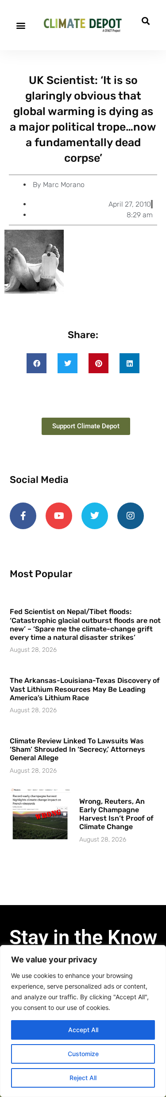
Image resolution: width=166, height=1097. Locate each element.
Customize (83, 1053)
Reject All (83, 1077)
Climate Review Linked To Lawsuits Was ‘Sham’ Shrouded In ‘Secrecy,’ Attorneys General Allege (77, 749)
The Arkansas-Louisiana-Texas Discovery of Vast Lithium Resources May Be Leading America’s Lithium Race (85, 689)
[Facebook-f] (23, 516)
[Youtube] (59, 516)
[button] (20, 25)
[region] (83, 1021)
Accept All (83, 1029)
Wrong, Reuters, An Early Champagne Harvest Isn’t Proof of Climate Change (116, 814)
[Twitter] (94, 516)
